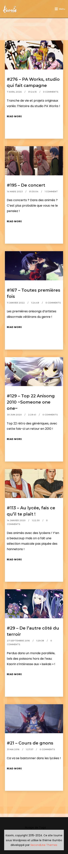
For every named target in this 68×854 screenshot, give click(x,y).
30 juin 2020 (14, 414)
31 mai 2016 (13, 749)
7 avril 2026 (14, 91)
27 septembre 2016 (18, 640)
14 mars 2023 (15, 191)
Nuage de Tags (35, 827)
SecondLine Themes (43, 845)
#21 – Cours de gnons (30, 743)
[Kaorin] (9, 9)
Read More (14, 116)
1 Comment (51, 191)
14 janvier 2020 (16, 520)
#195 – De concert (26, 185)
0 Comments (50, 91)
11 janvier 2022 (16, 302)
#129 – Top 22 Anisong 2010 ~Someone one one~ (31, 402)
